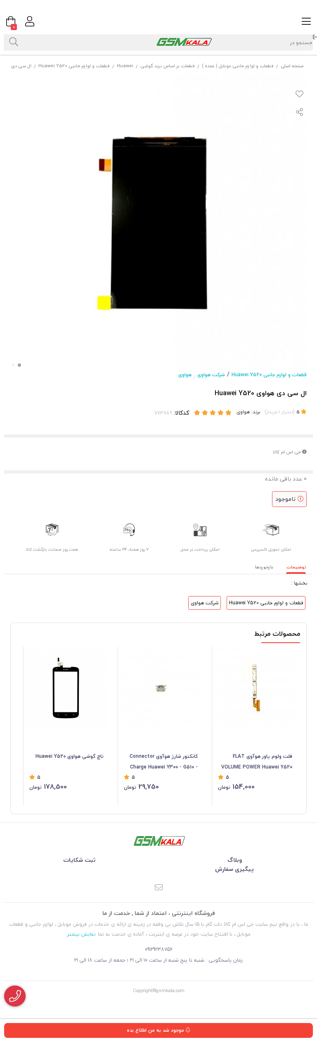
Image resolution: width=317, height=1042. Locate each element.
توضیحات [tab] (296, 567)
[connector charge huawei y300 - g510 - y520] (161, 688)
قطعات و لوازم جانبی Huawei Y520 (74, 66)
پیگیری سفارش (234, 869)
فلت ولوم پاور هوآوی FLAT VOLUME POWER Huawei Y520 (256, 761)
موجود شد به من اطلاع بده (156, 1030)
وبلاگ (234, 860)
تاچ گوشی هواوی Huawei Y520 (69, 756)
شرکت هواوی (211, 374)
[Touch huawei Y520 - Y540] (66, 688)
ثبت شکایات (79, 860)
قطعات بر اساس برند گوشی (167, 66)
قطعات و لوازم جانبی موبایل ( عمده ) (238, 66)
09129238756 (159, 949)
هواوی (185, 374)
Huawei (125, 66)
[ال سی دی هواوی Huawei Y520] (158, 841)
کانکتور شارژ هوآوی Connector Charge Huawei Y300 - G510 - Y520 (164, 762)
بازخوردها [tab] (264, 567)
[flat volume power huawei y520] (255, 688)
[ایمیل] (158, 887)
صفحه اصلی (292, 66)
